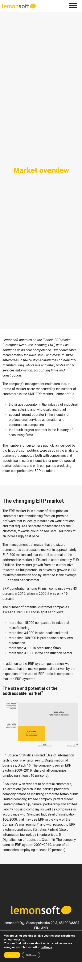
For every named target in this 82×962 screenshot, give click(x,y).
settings (46, 947)
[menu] (73, 5)
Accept (12, 955)
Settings (31, 955)
